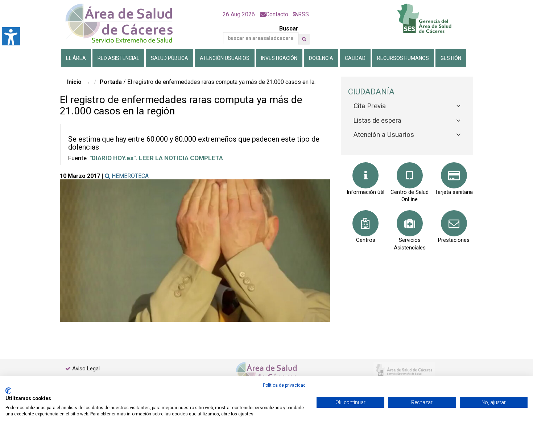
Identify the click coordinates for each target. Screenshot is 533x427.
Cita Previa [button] (370, 106)
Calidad (355, 58)
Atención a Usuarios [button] (384, 134)
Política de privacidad (284, 385)
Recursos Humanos (403, 58)
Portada (111, 81)
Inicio (74, 81)
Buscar (288, 28)
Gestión (451, 58)
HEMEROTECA (129, 175)
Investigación (279, 58)
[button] (304, 39)
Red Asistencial (118, 58)
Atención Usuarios (224, 58)
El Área (76, 58)
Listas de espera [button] (377, 120)
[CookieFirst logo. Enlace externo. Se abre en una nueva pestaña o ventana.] (8, 390)
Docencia (321, 58)
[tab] (407, 106)
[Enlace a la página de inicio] (125, 23)
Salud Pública (169, 58)
